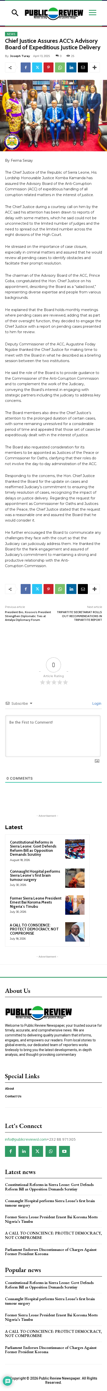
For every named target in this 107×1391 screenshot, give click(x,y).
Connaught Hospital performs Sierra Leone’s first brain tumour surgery (35, 875)
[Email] (83, 67)
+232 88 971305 (61, 1139)
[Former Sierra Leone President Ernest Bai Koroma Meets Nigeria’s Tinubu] (75, 905)
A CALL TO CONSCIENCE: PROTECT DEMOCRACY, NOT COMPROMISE (34, 929)
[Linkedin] (71, 67)
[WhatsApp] (60, 67)
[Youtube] (64, 1151)
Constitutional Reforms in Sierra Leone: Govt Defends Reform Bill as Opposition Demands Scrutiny (33, 848)
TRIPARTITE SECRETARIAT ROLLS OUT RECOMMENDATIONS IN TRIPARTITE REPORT (79, 616)
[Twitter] (37, 67)
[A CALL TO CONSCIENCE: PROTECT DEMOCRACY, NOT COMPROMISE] (75, 932)
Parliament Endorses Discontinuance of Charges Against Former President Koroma (51, 1252)
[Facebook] (26, 67)
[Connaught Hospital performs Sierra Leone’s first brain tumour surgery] (75, 878)
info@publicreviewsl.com (26, 1139)
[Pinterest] (49, 67)
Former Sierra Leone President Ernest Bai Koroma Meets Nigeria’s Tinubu (35, 902)
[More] (94, 67)
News (11, 34)
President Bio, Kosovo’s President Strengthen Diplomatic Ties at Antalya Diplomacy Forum (28, 616)
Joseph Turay (20, 56)
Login (96, 703)
